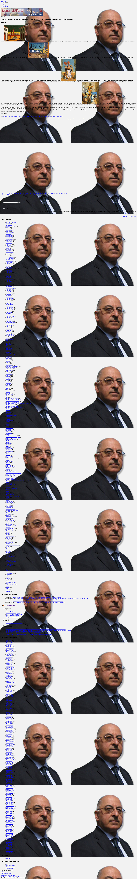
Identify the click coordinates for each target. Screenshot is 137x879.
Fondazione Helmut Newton (12, 401)
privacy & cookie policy (6, 873)
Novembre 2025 (10, 651)
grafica (71, 118)
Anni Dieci (8, 234)
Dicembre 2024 (9, 666)
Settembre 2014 (9, 824)
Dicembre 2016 (9, 789)
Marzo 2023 (9, 693)
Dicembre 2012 (9, 851)
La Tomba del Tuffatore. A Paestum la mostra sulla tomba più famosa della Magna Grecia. (21, 194)
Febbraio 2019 (9, 755)
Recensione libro (10, 542)
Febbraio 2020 (9, 740)
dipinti (65, 118)
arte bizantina (9, 264)
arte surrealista (9, 330)
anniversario (9, 245)
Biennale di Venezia (10, 345)
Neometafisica (41, 116)
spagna (7, 566)
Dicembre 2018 (9, 758)
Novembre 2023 (10, 682)
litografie (8, 452)
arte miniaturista (9, 307)
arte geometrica (9, 293)
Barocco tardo (9, 339)
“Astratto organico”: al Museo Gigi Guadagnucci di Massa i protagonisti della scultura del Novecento (29, 634)
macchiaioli (8, 457)
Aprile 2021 (9, 722)
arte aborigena (9, 259)
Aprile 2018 (9, 768)
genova (8, 417)
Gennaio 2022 (9, 711)
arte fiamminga (9, 286)
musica (7, 497)
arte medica (8, 303)
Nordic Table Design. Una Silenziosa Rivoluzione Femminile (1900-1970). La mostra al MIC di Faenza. (29, 632)
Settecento (8, 560)
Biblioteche (8, 344)
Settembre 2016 (9, 793)
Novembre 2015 (10, 806)
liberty (7, 444)
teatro (7, 577)
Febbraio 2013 (9, 848)
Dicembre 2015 (9, 804)
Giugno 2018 (9, 766)
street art (8, 574)
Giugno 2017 (9, 781)
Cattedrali (8, 360)
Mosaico (8, 489)
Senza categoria (9, 557)
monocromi (8, 487)
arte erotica (8, 280)
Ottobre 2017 (9, 776)
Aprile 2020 (9, 738)
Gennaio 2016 (9, 803)
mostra (35, 116)
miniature (8, 476)
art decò (8, 254)
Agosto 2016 (9, 794)
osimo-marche (48, 116)
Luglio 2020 (9, 734)
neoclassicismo (9, 502)
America (8, 227)
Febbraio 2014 (9, 833)
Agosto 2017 (9, 779)
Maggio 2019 (9, 752)
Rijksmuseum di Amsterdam (12, 545)
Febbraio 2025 (9, 663)
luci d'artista (9, 456)
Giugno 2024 (9, 673)
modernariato (9, 483)
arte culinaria (9, 270)
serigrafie (8, 559)
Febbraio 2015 (9, 817)
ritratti (7, 546)
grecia (7, 426)
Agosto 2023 (9, 686)
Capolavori (47, 118)
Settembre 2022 (9, 700)
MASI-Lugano (9, 467)
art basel (8, 253)
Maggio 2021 (9, 721)
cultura (62, 118)
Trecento (8, 581)
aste (7, 336)
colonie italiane (9, 370)
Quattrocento (9, 537)
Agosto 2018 (9, 763)
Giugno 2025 (9, 658)
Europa (8, 385)
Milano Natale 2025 (10, 475)
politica (8, 527)
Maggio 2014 (9, 829)
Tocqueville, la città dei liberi (12, 617)
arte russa (8, 326)
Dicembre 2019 (9, 743)
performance (9, 518)
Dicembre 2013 (9, 835)
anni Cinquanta (9, 232)
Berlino (8, 343)
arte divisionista (9, 275)
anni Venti (8, 244)
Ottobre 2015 (9, 807)
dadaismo (8, 376)
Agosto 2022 (9, 702)
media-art (8, 470)
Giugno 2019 (9, 750)
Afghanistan (9, 225)
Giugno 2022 (9, 704)
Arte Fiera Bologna (10, 288)
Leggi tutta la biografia (130, 213)
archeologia (8, 249)
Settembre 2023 (9, 685)
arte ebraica (8, 276)
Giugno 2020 (9, 735)
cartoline (8, 358)
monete (8, 485)
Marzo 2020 (9, 739)
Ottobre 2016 (9, 791)
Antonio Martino (10, 611)
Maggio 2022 (9, 705)
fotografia (8, 408)
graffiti (7, 424)
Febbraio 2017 (9, 786)
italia (7, 438)
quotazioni (8, 538)
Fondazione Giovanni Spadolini (13, 399)
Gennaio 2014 (9, 834)
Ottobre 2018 (9, 761)
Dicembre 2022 (9, 696)
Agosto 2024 (9, 671)
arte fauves (8, 285)
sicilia (7, 563)
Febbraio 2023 (9, 694)
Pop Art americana (10, 530)
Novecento (8, 507)
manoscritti (8, 465)
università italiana (10, 584)
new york (8, 505)
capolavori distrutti (10, 354)
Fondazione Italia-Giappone (12, 402)
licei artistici (9, 448)
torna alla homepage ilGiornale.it (8, 875)
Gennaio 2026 (9, 649)
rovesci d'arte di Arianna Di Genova (14, 623)
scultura (87, 118)
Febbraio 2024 (9, 678)
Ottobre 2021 (9, 714)
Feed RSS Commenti (14, 876)
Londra (8, 455)
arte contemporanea (36, 118)
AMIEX (8, 231)
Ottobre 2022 (9, 699)
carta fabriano (9, 356)
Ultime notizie (10, 605)
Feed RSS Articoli (5, 876)
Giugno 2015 (9, 812)
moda (7, 482)
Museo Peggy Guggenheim (12, 496)
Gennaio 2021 (9, 726)
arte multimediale (10, 309)
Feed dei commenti (10, 867)
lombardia (8, 453)
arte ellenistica (9, 279)
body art (8, 347)
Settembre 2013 (9, 839)
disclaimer (3, 872)
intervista (8, 434)
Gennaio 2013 (9, 849)
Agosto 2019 (9, 748)
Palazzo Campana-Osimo (57, 116)
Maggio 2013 (9, 844)
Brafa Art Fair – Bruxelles (12, 348)
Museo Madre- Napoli (11, 494)
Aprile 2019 (9, 753)
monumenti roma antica (11, 488)
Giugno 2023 (9, 689)
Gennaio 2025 (9, 664)
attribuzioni (8, 338)
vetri (7, 588)
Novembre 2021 (10, 713)
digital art (8, 379)
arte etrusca (8, 282)
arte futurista (9, 291)
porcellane (8, 532)
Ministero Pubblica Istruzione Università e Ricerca (17, 480)
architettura (8, 250)
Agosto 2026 (9, 640)
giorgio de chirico (30, 116)
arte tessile (8, 333)
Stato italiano (92, 118)
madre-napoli (9, 461)
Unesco (8, 583)
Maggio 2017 (9, 782)
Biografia (5, 6)
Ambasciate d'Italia (10, 226)
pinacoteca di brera (10, 520)
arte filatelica (9, 290)
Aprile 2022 (9, 707)
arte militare (9, 306)
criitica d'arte (57, 118)
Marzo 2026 (9, 646)
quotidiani (8, 539)
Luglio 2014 (9, 826)
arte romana (9, 324)
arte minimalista (9, 308)
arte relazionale (9, 321)
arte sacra (8, 327)
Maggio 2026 (9, 644)
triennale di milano (10, 582)
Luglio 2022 (9, 703)
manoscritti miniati (10, 466)
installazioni (9, 433)
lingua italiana (9, 451)
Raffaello (8, 541)
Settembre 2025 (9, 654)
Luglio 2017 (9, 780)
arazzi (7, 248)
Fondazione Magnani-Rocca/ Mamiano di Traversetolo (18, 403)
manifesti (8, 464)
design (7, 377)
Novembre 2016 (10, 790)
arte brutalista (9, 266)
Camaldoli (8, 351)
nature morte (9, 501)
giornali (8, 421)
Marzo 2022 (9, 708)
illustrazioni (8, 429)
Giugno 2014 (9, 827)
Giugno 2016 (9, 797)
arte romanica (9, 325)
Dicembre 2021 (9, 712)
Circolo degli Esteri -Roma (12, 366)
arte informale (9, 297)
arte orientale (9, 315)
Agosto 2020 (9, 732)
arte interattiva (9, 298)
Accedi (7, 864)
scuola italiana (9, 554)
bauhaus (8, 340)
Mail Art (8, 462)
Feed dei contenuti (10, 865)
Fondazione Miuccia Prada (12, 406)
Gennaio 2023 (9, 695)
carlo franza (5, 116)
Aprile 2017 (9, 784)
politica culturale (82, 118)
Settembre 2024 (9, 669)
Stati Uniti (8, 568)
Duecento (8, 383)
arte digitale (8, 272)
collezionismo (52, 118)
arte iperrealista (9, 299)
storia (96, 118)
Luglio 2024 (9, 672)
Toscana (8, 579)
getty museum (9, 420)
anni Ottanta (9, 237)
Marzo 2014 (9, 831)
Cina (7, 362)
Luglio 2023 (9, 687)
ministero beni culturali (11, 479)
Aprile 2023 (9, 691)
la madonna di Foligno (11, 439)
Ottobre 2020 (9, 730)
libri (7, 446)
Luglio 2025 (9, 657)
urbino (7, 586)
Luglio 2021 (9, 718)
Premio (7, 533)
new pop (8, 503)
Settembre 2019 (9, 747)
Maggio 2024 (9, 675)
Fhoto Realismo (9, 394)
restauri (8, 543)
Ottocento (8, 512)
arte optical (8, 313)
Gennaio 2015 (9, 818)
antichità (8, 246)
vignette (8, 591)
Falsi (7, 389)
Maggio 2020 (9, 736)
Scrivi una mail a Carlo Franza (129, 216)
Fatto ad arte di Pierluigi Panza (13, 613)
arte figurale (9, 289)
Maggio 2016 (9, 798)
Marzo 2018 (9, 770)
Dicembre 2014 (9, 820)
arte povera (8, 318)
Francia (8, 410)
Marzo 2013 (9, 847)
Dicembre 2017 (9, 773)
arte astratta (8, 263)
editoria (8, 384)
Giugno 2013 (9, 843)
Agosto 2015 (9, 809)
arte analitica (9, 262)
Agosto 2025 (9, 655)
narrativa (8, 498)
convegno (8, 372)
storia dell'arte (9, 573)
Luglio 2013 (9, 842)
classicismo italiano (10, 367)
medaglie (8, 469)
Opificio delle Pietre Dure (12, 510)
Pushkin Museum (10, 536)
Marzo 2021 (9, 723)
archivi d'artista (9, 252)
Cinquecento (9, 365)
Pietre (7, 519)
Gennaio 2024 (9, 680)
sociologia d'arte (10, 564)
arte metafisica (9, 304)
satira (7, 550)
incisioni (11, 390)
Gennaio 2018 (9, 772)
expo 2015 (8, 388)
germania (8, 419)
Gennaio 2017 (9, 788)
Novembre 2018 (10, 759)
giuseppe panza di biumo (11, 422)
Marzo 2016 (9, 800)
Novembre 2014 (10, 821)
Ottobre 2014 (9, 822)
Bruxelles (8, 349)
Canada (8, 352)
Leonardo (8, 443)
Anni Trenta (9, 243)
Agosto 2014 (9, 825)
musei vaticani (9, 493)
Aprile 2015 (9, 815)
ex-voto (8, 386)
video (7, 590)
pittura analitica (9, 521)
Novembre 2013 (10, 836)
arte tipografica (9, 334)
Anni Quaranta (9, 239)
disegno (68, 118)
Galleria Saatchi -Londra (11, 415)
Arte (31, 118)
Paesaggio (8, 514)
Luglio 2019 (9, 749)
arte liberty (8, 300)
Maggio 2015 (9, 813)
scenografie (8, 551)
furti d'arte (8, 412)
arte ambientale (9, 261)
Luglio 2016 (9, 795)
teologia (8, 578)
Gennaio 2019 (9, 757)
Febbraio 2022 (9, 709)
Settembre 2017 (9, 777)
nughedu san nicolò (10, 509)
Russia (7, 548)
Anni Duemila (9, 235)
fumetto (8, 411)
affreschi (8, 223)
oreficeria (8, 511)
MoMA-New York (10, 484)
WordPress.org (9, 868)
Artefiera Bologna (10, 335)
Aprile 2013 (9, 845)
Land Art (8, 440)
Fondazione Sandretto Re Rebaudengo (15, 407)
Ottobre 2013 (9, 838)
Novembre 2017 (10, 775)
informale (8, 431)
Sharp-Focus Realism (11, 561)
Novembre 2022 (10, 698)
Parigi (7, 515)
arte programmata (10, 320)
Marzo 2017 (9, 785)
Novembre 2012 (10, 852)
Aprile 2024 (9, 676)
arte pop (8, 317)
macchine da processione (11, 458)
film (7, 397)
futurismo (8, 413)
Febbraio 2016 (9, 802)
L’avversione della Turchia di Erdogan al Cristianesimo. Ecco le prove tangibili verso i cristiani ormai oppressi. (40, 599)
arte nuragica (9, 311)
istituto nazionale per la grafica (13, 437)
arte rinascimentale (10, 322)
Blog (4, 4)
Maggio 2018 (9, 767)
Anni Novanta (9, 236)
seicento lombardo (10, 556)
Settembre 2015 (9, 808)
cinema (7, 363)
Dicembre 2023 (9, 681)
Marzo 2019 (9, 754)
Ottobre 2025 (9, 653)
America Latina (9, 230)
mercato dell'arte (10, 471)
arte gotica (8, 294)
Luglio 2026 (9, 641)
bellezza (42, 118)
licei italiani (8, 449)
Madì (7, 460)
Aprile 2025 (9, 660)
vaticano (8, 587)
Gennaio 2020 (9, 741)
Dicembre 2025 (9, 650)
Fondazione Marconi (11, 404)
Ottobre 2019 (9, 745)
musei (78, 118)
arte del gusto (9, 271)
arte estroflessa (9, 281)
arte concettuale (9, 267)
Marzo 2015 (9, 816)
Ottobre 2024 (9, 668)
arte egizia (8, 277)
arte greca (8, 295)
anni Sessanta (9, 240)
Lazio (7, 442)
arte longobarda (9, 302)
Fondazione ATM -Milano (12, 398)
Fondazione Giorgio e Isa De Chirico (17, 116)
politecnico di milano (11, 525)
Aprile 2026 (9, 645)
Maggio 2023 (9, 690)
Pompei (8, 529)
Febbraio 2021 (9, 725)
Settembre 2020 (9, 731)
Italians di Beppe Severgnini (12, 615)
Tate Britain (9, 575)
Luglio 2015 (9, 811)
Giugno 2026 (9, 642)
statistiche (8, 569)
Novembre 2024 (10, 667)
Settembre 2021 (9, 716)
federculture (9, 393)
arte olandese (9, 312)
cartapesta (8, 357)
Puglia (7, 534)
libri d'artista (9, 447)
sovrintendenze (9, 565)
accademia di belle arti (11, 222)
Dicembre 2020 (9, 727)
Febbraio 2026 (9, 648)
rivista (7, 547)
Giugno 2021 (9, 720)
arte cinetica (11, 273)
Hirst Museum (9, 428)
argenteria (11, 257)
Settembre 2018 (9, 762)
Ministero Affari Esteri (11, 478)
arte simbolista (9, 329)
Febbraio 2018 (9, 771)
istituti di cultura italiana (11, 435)
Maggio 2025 (9, 659)
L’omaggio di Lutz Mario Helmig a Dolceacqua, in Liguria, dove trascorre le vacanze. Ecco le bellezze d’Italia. (36, 597)
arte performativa (10, 316)
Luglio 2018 (9, 764)
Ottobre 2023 (9, 684)
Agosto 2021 (9, 717)
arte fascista (8, 284)
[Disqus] (68, 138)
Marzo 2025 (9, 662)
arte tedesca (8, 331)
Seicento (8, 555)
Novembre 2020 (10, 729)
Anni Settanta (9, 241)
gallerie (8, 416)
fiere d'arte (8, 395)
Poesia (7, 523)
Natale (7, 500)
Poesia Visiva (9, 524)
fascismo (8, 392)
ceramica (8, 361)
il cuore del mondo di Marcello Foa (14, 614)
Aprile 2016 (9, 799)
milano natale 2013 (10, 474)
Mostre (74, 118)
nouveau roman (9, 506)
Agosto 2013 (9, 840)
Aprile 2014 (9, 830)
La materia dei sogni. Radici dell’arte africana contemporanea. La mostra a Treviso (24, 631)
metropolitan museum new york (13, 473)
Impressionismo (9, 430)
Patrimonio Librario (10, 516)
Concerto (8, 371)
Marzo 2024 (9, 677)
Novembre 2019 (10, 744)
